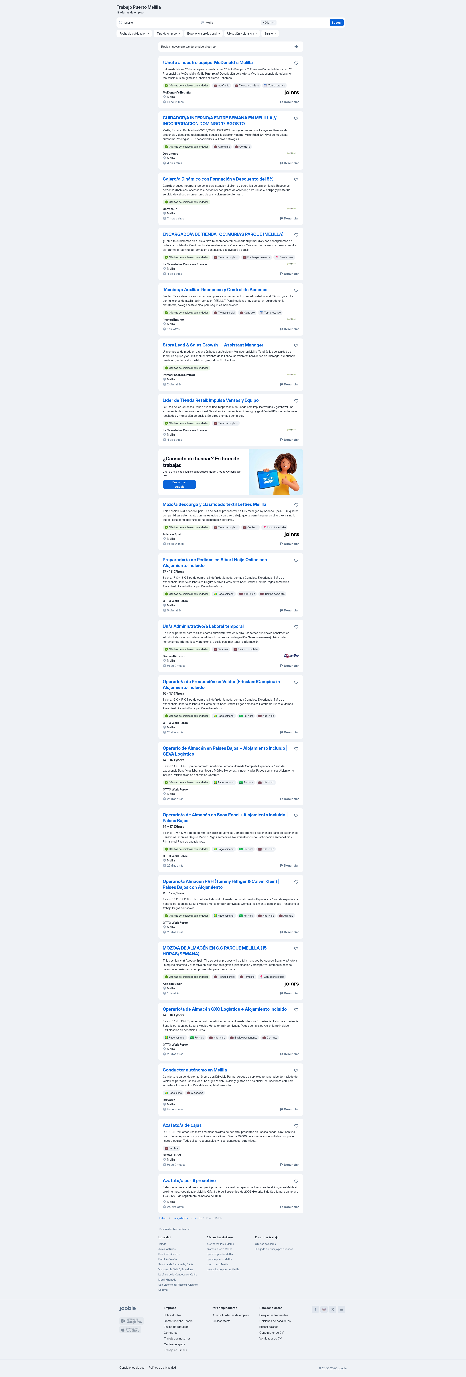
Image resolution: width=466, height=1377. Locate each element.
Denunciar (291, 102)
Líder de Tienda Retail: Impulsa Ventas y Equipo (211, 400)
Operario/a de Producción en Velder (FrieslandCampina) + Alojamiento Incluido (222, 684)
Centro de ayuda (174, 1344)
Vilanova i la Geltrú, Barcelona (175, 1269)
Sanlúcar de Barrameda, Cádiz (175, 1264)
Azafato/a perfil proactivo (189, 1180)
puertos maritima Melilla (220, 1243)
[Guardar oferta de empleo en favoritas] (296, 63)
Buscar (337, 22)
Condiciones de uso (132, 1367)
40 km (267, 22)
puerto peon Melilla (217, 1264)
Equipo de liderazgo (176, 1327)
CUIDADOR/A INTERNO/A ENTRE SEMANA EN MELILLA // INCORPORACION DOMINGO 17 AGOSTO (220, 120)
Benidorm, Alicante (169, 1254)
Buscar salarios (268, 1327)
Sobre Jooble (172, 1315)
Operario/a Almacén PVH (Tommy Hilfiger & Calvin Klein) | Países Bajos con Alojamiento (221, 884)
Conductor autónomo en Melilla (195, 1070)
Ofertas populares (265, 1243)
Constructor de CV (271, 1332)
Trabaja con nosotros (177, 1338)
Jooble (342, 1368)
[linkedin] (341, 1309)
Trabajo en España (175, 1350)
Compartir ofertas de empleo (230, 1315)
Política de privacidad (162, 1367)
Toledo (162, 1243)
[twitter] (332, 1309)
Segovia (163, 1289)
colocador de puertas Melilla (223, 1269)
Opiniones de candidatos (275, 1321)
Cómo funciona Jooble (178, 1321)
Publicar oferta (221, 1321)
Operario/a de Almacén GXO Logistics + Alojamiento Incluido (225, 1009)
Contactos (170, 1332)
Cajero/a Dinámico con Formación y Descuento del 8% (218, 179)
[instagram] (324, 1309)
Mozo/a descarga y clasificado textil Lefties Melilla (214, 504)
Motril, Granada (167, 1279)
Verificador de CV (270, 1338)
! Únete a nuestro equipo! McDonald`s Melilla (208, 62)
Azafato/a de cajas (182, 1125)
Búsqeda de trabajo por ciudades (274, 1249)
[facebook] (315, 1309)
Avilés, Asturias (167, 1249)
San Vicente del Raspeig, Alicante (178, 1284)
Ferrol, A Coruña (167, 1259)
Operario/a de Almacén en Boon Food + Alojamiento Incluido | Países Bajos (225, 817)
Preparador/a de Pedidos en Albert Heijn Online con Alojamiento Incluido (215, 562)
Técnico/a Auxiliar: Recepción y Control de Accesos (215, 289)
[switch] (297, 46)
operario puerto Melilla (219, 1259)
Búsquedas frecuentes (172, 1229)
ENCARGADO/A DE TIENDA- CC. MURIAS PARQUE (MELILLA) (223, 234)
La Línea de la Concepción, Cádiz (177, 1274)
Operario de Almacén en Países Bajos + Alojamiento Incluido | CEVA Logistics (225, 751)
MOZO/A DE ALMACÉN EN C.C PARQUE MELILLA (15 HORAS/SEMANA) (215, 950)
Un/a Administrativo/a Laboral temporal (203, 626)
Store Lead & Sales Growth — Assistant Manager (213, 345)
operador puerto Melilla (220, 1254)
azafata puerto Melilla (219, 1249)
